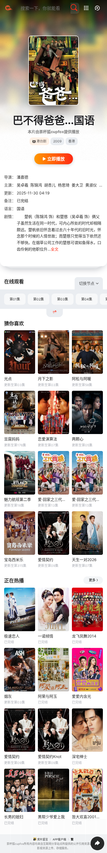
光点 (8, 378)
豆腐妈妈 (11, 438)
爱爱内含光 (81, 696)
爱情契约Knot (49, 756)
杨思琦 (63, 185)
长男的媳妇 (13, 816)
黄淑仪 (91, 185)
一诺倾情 (45, 636)
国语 (20, 208)
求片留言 (42, 839)
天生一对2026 (84, 559)
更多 (92, 580)
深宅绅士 (79, 756)
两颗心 (77, 438)
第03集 (62, 299)
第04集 (86, 299)
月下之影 (45, 378)
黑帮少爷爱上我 (51, 816)
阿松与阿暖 (81, 378)
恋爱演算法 (47, 438)
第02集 (38, 299)
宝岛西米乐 (13, 559)
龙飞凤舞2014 (84, 636)
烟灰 (8, 696)
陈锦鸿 (36, 185)
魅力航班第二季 (17, 499)
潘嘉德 (22, 177)
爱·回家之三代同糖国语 (53, 499)
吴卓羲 (22, 185)
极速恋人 (11, 636)
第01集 (15, 299)
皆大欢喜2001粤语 (87, 816)
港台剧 (41, 141)
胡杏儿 (50, 185)
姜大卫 (77, 185)
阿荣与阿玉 (47, 696)
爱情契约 (45, 559)
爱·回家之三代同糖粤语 (87, 499)
